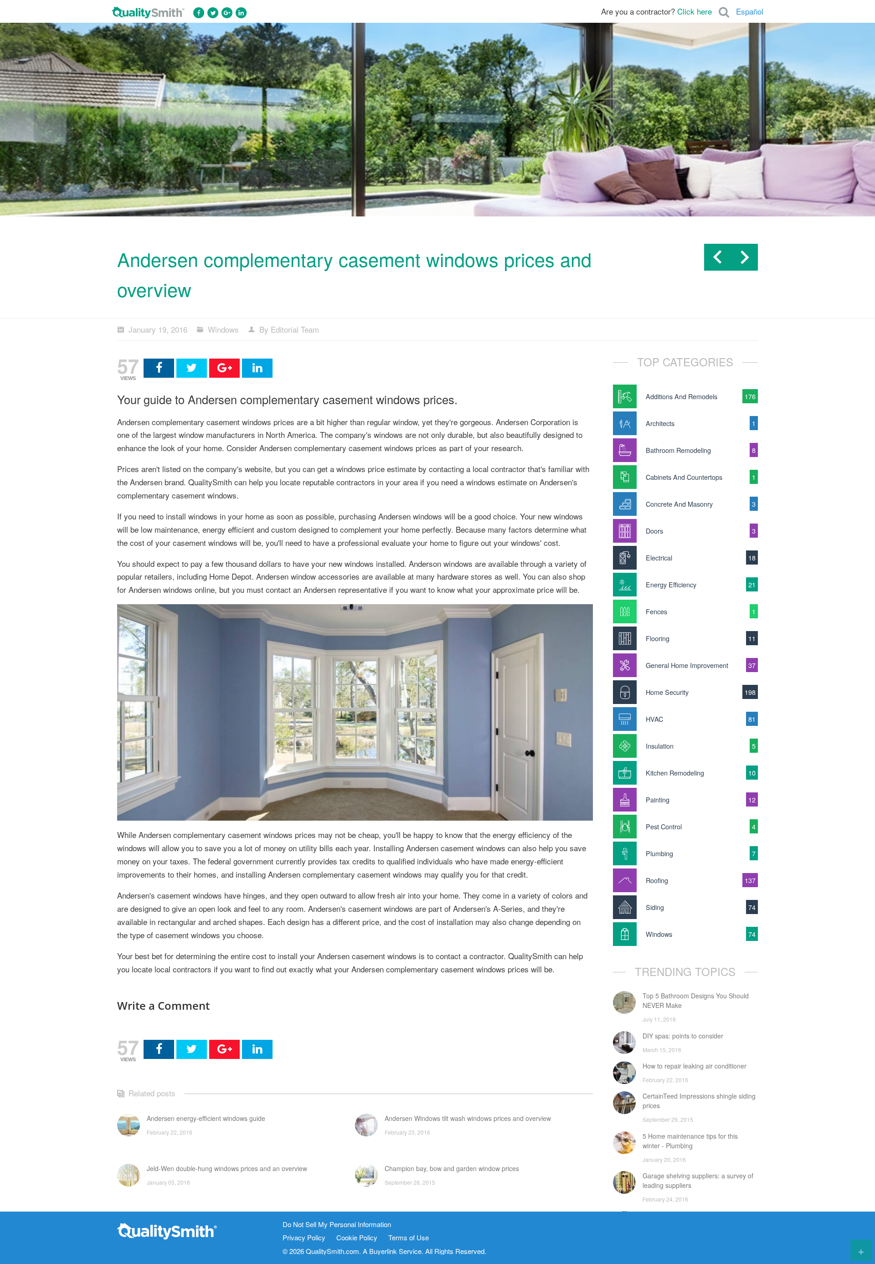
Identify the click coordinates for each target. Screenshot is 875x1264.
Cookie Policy (356, 1238)
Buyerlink (383, 1251)
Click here (694, 11)
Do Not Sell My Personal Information (337, 1224)
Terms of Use (408, 1238)
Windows (223, 329)
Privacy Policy (304, 1238)
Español (749, 11)
